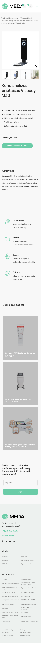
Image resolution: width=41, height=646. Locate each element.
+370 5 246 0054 (10, 531)
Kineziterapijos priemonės (10, 596)
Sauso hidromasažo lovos (10, 612)
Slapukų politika (25, 635)
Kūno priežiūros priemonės (10, 599)
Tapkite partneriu (26, 564)
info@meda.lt (8, 535)
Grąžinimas (5, 632)
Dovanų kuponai (26, 579)
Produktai (5, 556)
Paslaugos (24, 556)
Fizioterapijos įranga (8, 592)
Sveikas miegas (26, 616)
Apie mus (5, 560)
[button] (36, 51)
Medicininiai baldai (8, 604)
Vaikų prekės (6, 621)
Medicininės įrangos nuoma (29, 621)
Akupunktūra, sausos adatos (10, 583)
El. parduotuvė (13, 18)
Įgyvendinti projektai (27, 560)
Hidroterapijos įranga (27, 592)
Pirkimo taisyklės (25, 632)
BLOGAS (4, 564)
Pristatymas (23, 630)
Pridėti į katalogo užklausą (17, 145)
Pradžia (4, 18)
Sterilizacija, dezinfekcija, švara (10, 616)
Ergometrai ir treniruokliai (29, 588)
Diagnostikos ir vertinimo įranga (9, 588)
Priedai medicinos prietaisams (26, 608)
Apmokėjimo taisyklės (8, 630)
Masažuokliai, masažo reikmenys (28, 599)
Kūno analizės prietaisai (24, 21)
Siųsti (20, 492)
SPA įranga (24, 612)
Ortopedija (5, 608)
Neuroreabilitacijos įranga (29, 604)
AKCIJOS (4, 579)
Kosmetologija (25, 596)
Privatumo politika (7, 635)
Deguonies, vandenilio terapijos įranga (28, 583)
